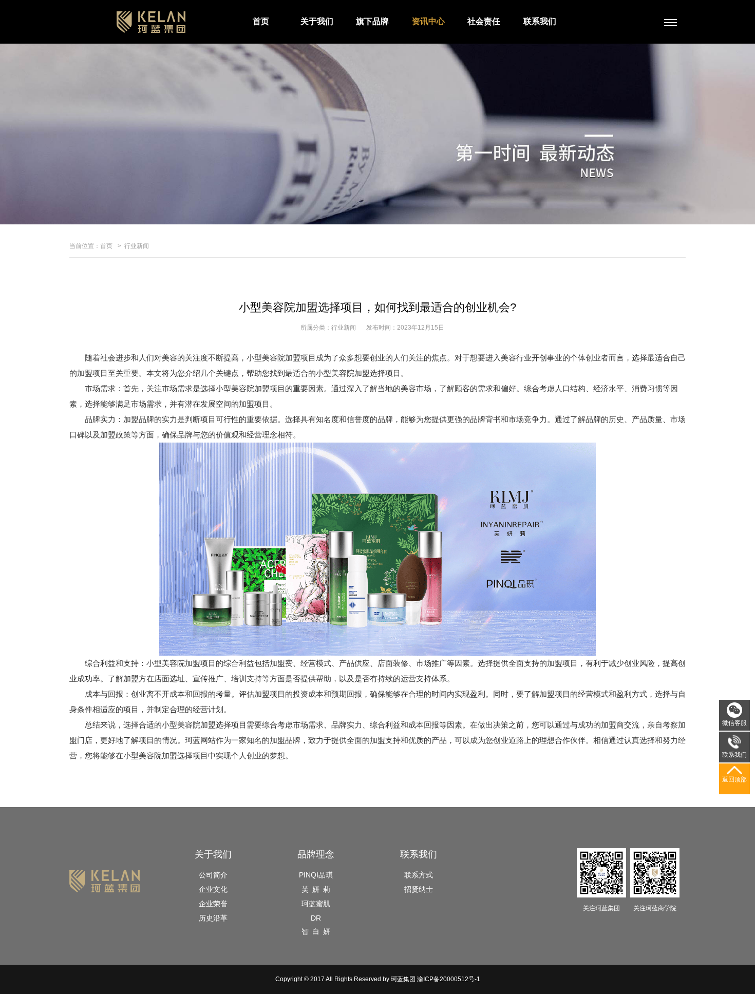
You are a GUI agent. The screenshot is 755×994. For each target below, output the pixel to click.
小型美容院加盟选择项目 (204, 724)
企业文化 (213, 889)
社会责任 (483, 21)
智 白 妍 (315, 931)
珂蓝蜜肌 (315, 904)
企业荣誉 (213, 904)
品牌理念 (315, 854)
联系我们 (539, 21)
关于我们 (316, 21)
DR (316, 918)
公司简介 (213, 875)
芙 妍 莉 (315, 889)
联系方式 (418, 875)
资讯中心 (428, 21)
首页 (261, 21)
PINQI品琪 (316, 875)
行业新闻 (136, 246)
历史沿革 (213, 918)
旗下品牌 (372, 21)
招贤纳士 (418, 889)
